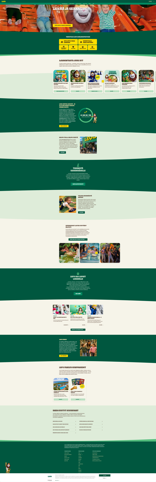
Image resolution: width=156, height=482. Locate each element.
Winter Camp (66, 459)
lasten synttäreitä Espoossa (79, 231)
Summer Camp (66, 457)
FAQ (93, 3)
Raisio (79, 468)
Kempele (79, 459)
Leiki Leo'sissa (71, 3)
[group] (78, 19)
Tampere (79, 471)
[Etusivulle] (3, 1)
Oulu (79, 465)
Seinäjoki (79, 470)
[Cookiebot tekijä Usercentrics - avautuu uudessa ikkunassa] (49, 480)
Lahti (79, 462)
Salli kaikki (104, 475)
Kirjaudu (150, 1)
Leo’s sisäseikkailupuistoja (64, 139)
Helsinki (79, 454)
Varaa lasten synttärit (67, 454)
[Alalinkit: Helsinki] (82, 454)
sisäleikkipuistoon (63, 118)
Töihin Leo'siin (94, 454)
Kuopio (79, 460)
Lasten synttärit (78, 3)
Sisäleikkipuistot (64, 3)
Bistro (90, 3)
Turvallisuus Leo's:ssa (96, 459)
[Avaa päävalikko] (154, 1)
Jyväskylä (80, 457)
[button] (80, 32)
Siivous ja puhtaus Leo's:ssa (96, 460)
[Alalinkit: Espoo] (81, 453)
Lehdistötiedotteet (95, 457)
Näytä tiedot (57, 480)
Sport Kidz (66, 460)
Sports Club (85, 3)
